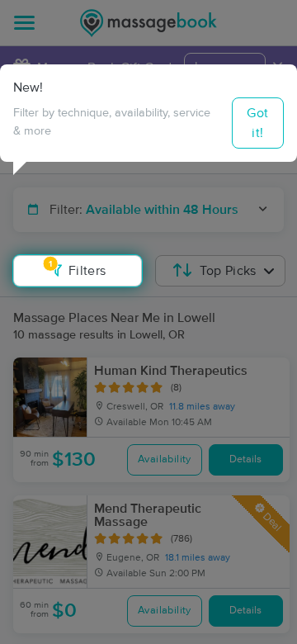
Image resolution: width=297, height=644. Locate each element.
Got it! (257, 123)
